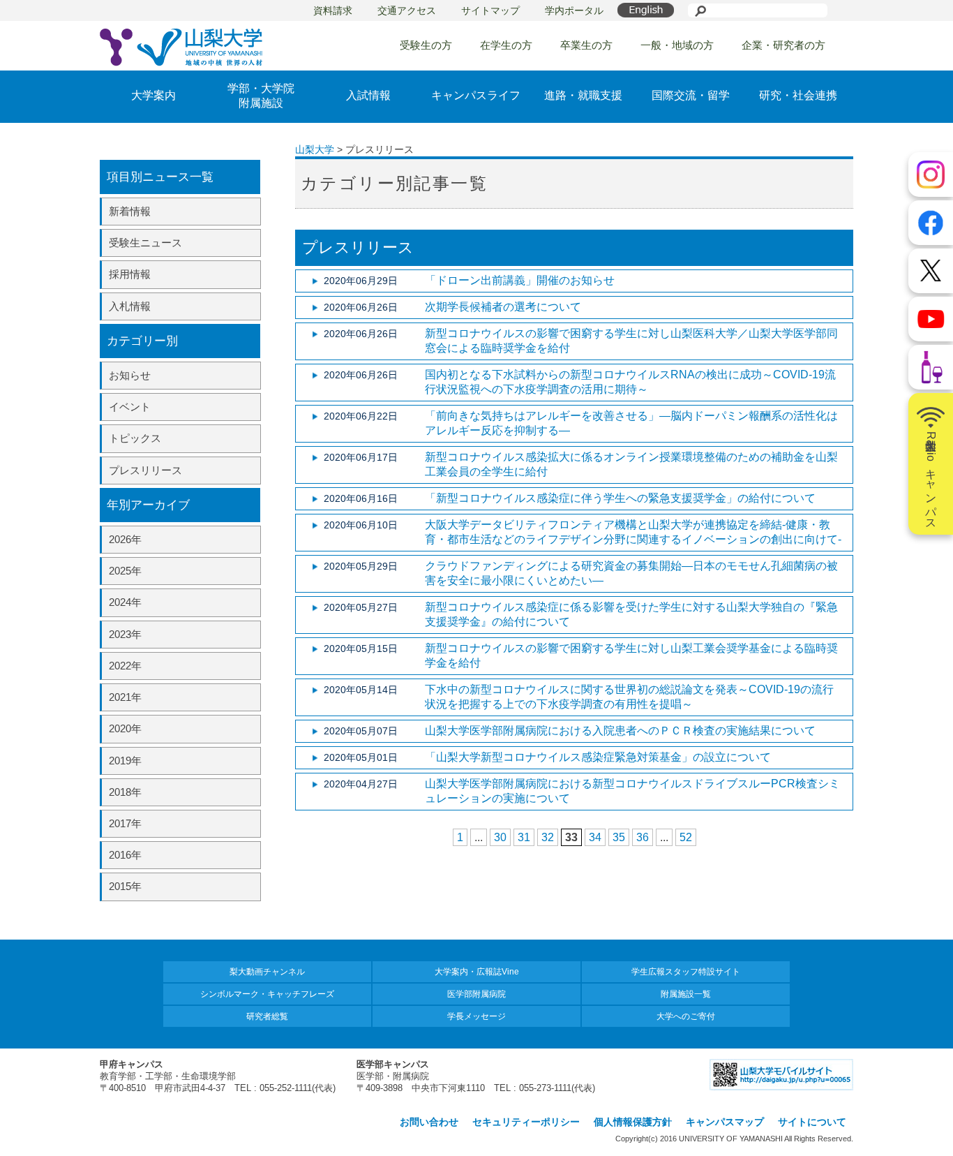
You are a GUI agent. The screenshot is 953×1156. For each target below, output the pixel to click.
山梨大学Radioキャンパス (931, 477)
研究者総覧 (267, 1016)
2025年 (125, 571)
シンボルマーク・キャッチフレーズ (267, 994)
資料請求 (332, 10)
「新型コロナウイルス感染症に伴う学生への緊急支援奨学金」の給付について (620, 498)
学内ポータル (574, 10)
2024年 (125, 602)
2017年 (125, 823)
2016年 (125, 855)
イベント (130, 407)
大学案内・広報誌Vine (477, 972)
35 (619, 837)
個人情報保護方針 (633, 1121)
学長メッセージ (476, 1016)
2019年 (125, 760)
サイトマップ (490, 10)
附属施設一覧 (686, 994)
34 (595, 837)
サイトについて (812, 1121)
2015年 (125, 886)
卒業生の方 (586, 45)
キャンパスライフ (475, 95)
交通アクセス (406, 10)
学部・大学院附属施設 (260, 95)
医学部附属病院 (476, 994)
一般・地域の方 (677, 45)
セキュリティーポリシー (526, 1121)
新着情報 (130, 211)
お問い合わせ (429, 1121)
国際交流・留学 (691, 95)
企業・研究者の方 (783, 45)
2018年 (125, 792)
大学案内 (153, 95)
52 (686, 837)
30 (500, 837)
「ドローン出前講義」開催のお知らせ (520, 280)
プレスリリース (145, 470)
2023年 (125, 634)
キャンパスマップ (725, 1121)
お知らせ (130, 375)
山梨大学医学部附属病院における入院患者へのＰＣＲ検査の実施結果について (620, 730)
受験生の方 (426, 45)
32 (547, 837)
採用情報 (130, 274)
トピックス (135, 438)
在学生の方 (506, 45)
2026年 (125, 539)
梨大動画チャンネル (267, 972)
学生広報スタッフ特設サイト (685, 972)
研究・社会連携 (798, 95)
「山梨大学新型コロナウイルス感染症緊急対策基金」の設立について (598, 757)
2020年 (125, 728)
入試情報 (368, 95)
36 (642, 837)
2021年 (125, 697)
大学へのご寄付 (685, 1016)
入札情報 (130, 306)
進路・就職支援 (583, 95)
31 (524, 837)
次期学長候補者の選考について (503, 307)
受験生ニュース (145, 243)
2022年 (125, 666)
